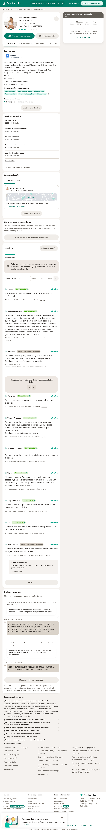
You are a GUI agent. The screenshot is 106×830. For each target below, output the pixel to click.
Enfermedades (34, 811)
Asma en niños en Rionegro (49, 771)
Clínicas (31, 801)
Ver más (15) (43, 774)
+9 (48, 94)
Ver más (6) (8, 769)
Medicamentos (34, 806)
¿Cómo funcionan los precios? (18, 167)
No (34, 387)
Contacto (6, 804)
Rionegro (26, 191)
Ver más (38, 583)
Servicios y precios (26, 43)
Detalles (16, 123)
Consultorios (41, 43)
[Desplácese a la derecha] (58, 43)
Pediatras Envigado (11, 754)
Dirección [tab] (10, 180)
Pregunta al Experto (36, 804)
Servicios (31, 809)
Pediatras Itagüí (10, 758)
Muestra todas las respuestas (31, 680)
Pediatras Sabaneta (11, 766)
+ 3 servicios (9, 161)
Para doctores (59, 801)
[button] (19, 36)
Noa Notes (61, 806)
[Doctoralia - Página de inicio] (15, 3)
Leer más (25, 824)
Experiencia (10, 43)
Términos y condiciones (11, 809)
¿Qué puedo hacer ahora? (16, 206)
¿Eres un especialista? (91, 3)
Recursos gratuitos (61, 809)
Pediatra (19, 9)
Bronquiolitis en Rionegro (48, 761)
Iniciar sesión (74, 3)
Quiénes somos (8, 801)
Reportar (42, 300)
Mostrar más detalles (32, 108)
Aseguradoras (55, 43)
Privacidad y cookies (10, 799)
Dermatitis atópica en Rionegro (50, 757)
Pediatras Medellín (11, 751)
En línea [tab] (20, 180)
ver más (7, 75)
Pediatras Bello (10, 762)
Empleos (13, 806)
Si (29, 387)
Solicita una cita (83, 37)
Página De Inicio (8, 9)
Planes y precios (60, 799)
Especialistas (33, 799)
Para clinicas (59, 804)
